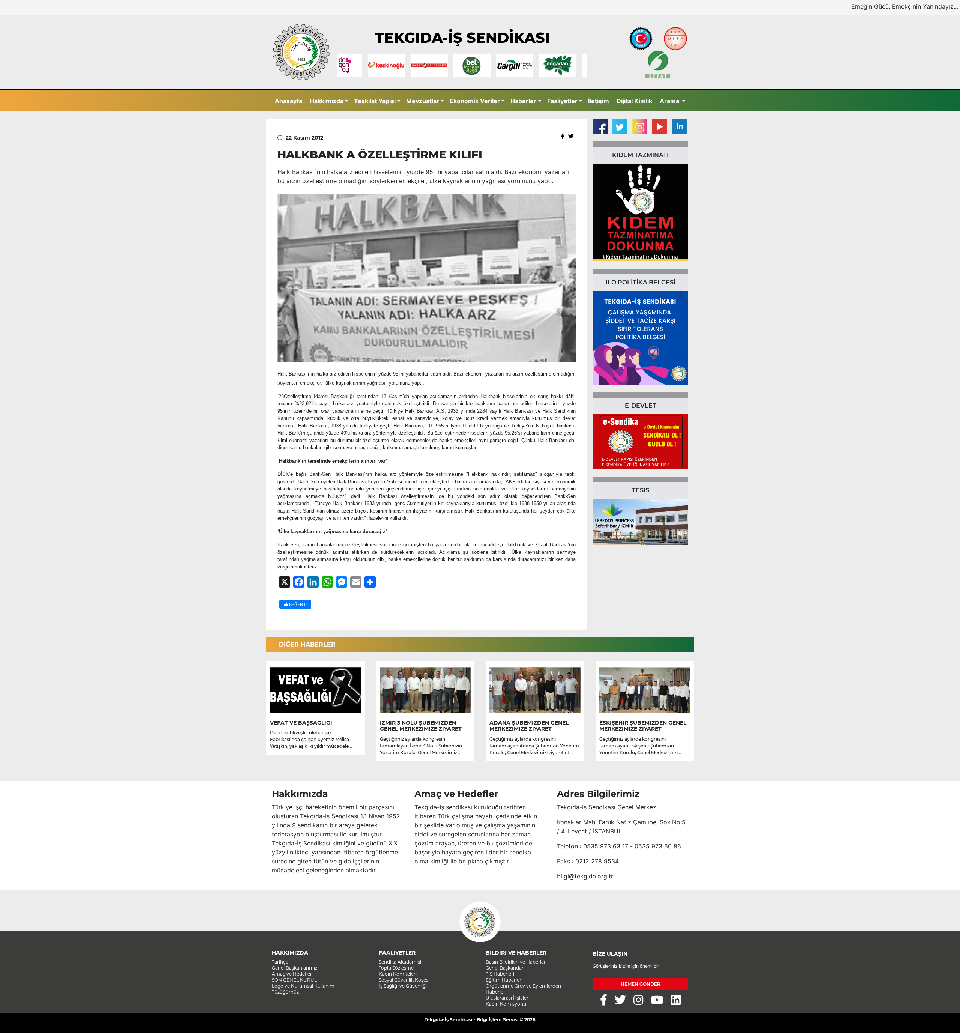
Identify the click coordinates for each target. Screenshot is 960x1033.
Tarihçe (280, 962)
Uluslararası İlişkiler (507, 998)
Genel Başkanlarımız (294, 968)
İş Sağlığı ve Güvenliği (403, 986)
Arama (670, 101)
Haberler (523, 101)
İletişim (598, 101)
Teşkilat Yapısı (375, 101)
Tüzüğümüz (285, 992)
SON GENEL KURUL (294, 980)
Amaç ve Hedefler (292, 974)
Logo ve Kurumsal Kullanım (303, 986)
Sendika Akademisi (400, 962)
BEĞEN (297, 604)
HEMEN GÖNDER (640, 984)
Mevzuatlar (422, 101)
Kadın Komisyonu (506, 1004)
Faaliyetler (562, 101)
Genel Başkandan (505, 968)
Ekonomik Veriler (475, 101)
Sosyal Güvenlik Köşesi (404, 980)
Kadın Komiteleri (398, 974)
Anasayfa (288, 101)
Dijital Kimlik (634, 101)
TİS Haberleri (500, 974)
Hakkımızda (327, 101)
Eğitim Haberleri (504, 980)
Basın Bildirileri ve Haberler (516, 962)
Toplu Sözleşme (396, 968)
